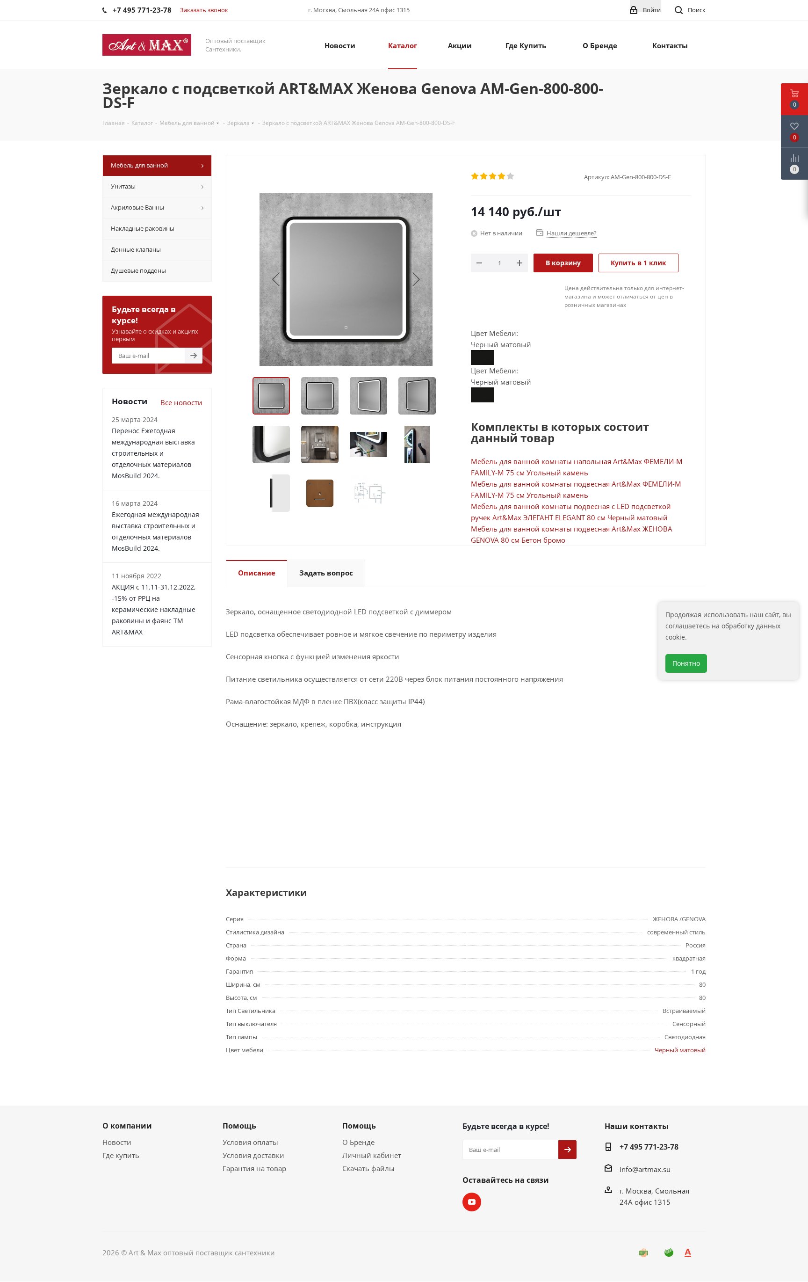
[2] (484, 176)
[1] (475, 176)
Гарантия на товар (254, 1168)
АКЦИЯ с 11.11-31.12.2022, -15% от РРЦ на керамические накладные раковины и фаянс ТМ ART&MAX (153, 609)
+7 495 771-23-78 (649, 1147)
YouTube (471, 1202)
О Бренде (358, 1142)
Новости (116, 1142)
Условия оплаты (250, 1142)
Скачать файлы (368, 1168)
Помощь (239, 1126)
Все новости (181, 402)
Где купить (120, 1155)
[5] (510, 176)
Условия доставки (253, 1155)
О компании (127, 1126)
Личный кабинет (371, 1155)
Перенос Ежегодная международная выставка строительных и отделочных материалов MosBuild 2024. (153, 453)
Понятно (686, 663)
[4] (502, 176)
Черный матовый (680, 1050)
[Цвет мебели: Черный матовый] (482, 356)
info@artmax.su (645, 1169)
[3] (493, 176)
